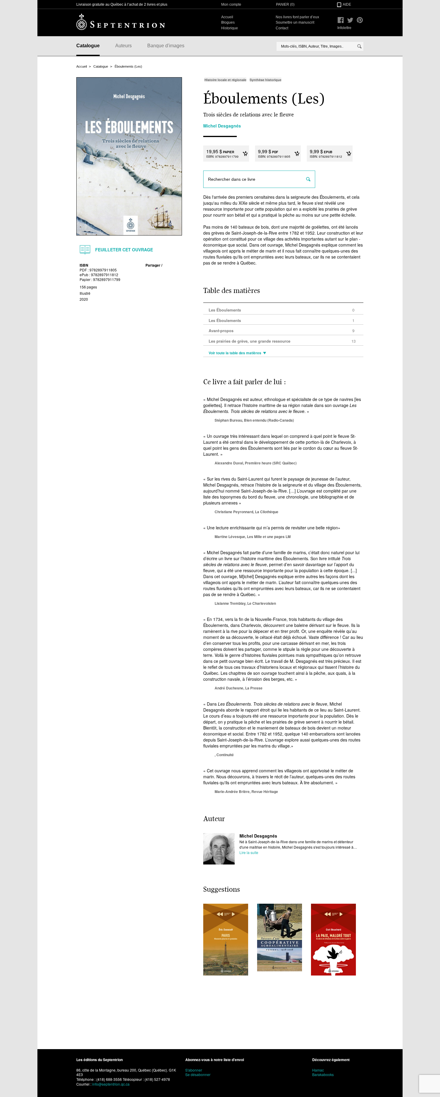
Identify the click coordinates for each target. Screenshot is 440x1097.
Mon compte (231, 4)
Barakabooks (323, 1074)
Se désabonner (197, 1074)
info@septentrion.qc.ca (111, 1084)
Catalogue (88, 45)
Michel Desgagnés (258, 836)
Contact (282, 28)
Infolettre (344, 28)
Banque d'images (165, 45)
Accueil (227, 17)
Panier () (285, 4)
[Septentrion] (120, 21)
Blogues (228, 22)
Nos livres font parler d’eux (297, 17)
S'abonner (193, 1069)
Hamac (318, 1069)
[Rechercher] (359, 46)
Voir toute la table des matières (235, 353)
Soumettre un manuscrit (295, 22)
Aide (347, 4)
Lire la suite (248, 852)
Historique (229, 28)
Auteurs (123, 45)
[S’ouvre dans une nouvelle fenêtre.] (341, 20)
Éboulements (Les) (128, 66)
